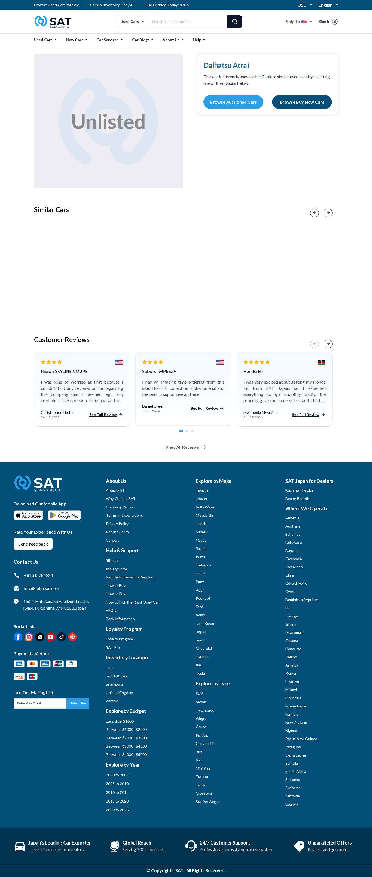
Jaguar (201, 631)
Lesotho (292, 681)
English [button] (326, 4)
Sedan (201, 702)
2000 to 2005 (117, 775)
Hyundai (202, 656)
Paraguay (293, 747)
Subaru (202, 531)
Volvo (200, 615)
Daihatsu (203, 565)
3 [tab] (194, 434)
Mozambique (296, 706)
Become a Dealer (299, 490)
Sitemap (113, 560)
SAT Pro (113, 647)
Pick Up (202, 735)
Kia (198, 664)
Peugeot (203, 598)
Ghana (290, 624)
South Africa (295, 771)
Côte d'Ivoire (296, 583)
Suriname (293, 787)
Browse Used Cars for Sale (56, 4)
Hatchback (205, 710)
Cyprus (291, 591)
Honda (201, 523)
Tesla (200, 673)
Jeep (200, 640)
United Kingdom (119, 692)
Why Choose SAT (121, 498)
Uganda (291, 804)
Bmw (200, 581)
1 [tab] (183, 434)
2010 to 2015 (117, 792)
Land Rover (205, 623)
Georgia (292, 616)
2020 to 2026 (117, 809)
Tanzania (292, 796)
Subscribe (78, 703)
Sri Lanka (292, 779)
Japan (110, 667)
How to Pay (115, 593)
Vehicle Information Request (130, 577)
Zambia (112, 700)
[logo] (38, 487)
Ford (199, 606)
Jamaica (291, 665)
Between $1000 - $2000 (126, 729)
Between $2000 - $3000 (126, 738)
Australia (292, 526)
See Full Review (103, 414)
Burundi (291, 550)
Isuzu (200, 556)
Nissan (201, 498)
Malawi (291, 689)
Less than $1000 (120, 721)
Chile (289, 575)
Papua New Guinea (301, 738)
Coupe (201, 726)
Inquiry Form (116, 568)
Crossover (204, 793)
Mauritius (293, 697)
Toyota (202, 490)
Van (199, 760)
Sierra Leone (295, 755)
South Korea (116, 676)
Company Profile (119, 507)
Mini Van (203, 768)
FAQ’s (111, 610)
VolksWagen (206, 507)
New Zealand (296, 722)
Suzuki (201, 548)
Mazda (201, 540)
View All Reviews (182, 447)
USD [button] (302, 4)
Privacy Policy (117, 523)
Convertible (205, 743)
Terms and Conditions (124, 515)
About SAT (115, 490)
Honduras (293, 648)
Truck (200, 785)
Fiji (287, 607)
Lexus (201, 573)
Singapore (114, 684)
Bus (199, 751)
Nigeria (291, 730)
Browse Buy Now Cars (302, 101)
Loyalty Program (119, 639)
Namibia (291, 714)
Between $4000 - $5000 (126, 754)
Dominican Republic (301, 599)
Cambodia (293, 558)
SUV (199, 693)
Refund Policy (117, 531)
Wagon (202, 718)
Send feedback (33, 543)
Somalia (291, 763)
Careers (112, 540)
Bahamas (292, 534)
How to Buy (116, 585)
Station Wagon (208, 801)
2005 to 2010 (117, 783)
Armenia (292, 518)
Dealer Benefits (298, 498)
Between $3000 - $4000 (126, 746)
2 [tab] (190, 434)
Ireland (291, 657)
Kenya (290, 673)
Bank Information (120, 618)
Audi (199, 590)
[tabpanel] (82, 389)
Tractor (202, 776)
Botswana (293, 542)
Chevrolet (204, 648)
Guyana (291, 640)
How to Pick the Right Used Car (132, 602)
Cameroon (294, 567)
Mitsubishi (204, 515)
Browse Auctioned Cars (233, 101)
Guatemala (294, 632)
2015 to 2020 (117, 801)
